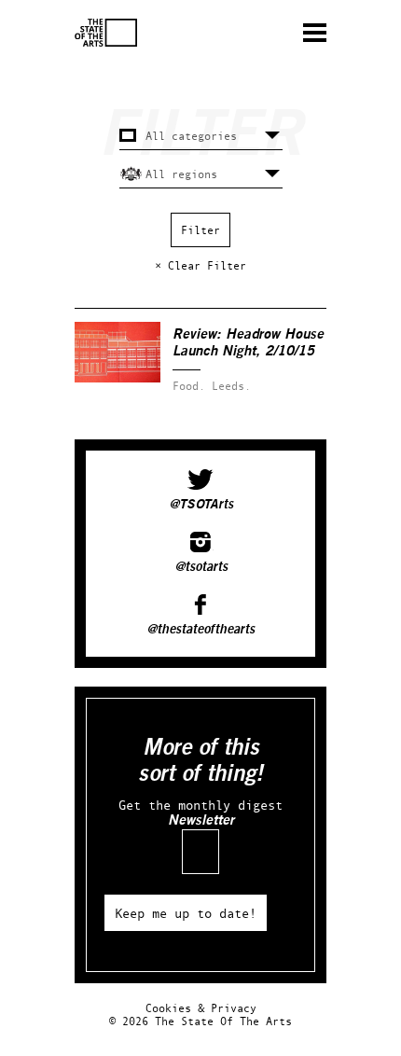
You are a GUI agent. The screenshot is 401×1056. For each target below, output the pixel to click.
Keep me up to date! (185, 913)
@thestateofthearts (200, 629)
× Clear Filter (200, 265)
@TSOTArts (201, 504)
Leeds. (231, 386)
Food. (189, 386)
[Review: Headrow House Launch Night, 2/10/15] (117, 378)
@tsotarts (201, 567)
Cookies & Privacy (200, 1008)
